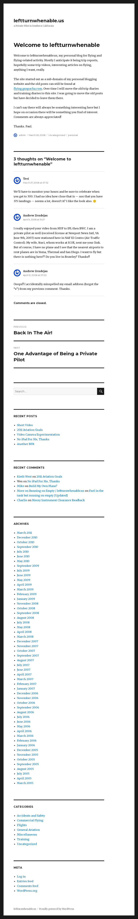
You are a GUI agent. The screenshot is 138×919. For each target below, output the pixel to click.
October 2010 (25, 542)
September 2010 (27, 547)
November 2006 (27, 698)
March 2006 (25, 735)
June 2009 (23, 575)
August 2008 (25, 617)
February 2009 (27, 594)
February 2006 (27, 740)
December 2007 (27, 641)
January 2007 (26, 688)
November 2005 (27, 754)
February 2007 (26, 684)
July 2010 (23, 551)
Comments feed (27, 886)
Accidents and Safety (31, 815)
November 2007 (27, 646)
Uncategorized (56, 135)
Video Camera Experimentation (38, 434)
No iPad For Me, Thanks (33, 439)
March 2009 (25, 589)
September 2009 (28, 565)
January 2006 (26, 745)
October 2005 (26, 759)
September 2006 (28, 707)
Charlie (22, 500)
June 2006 (23, 721)
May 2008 (23, 627)
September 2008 (28, 613)
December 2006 (27, 693)
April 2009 (24, 584)
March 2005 (25, 783)
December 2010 (27, 537)
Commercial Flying (30, 820)
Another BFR (25, 444)
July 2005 (23, 773)
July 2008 (23, 622)
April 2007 (24, 674)
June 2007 (23, 669)
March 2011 (24, 532)
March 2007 (25, 679)
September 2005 (28, 764)
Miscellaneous (27, 834)
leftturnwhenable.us (39, 20)
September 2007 (28, 655)
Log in (21, 876)
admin (22, 135)
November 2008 (27, 603)
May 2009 (23, 580)
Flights (22, 825)
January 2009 (26, 599)
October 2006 (26, 702)
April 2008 (24, 632)
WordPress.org (27, 890)
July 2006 (23, 717)
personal (73, 135)
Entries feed (25, 881)
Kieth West (24, 476)
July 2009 (23, 570)
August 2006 (25, 712)
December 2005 (27, 750)
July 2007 (23, 665)
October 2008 (26, 608)
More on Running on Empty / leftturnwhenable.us (50, 490)
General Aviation (28, 829)
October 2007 (26, 650)
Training (23, 839)
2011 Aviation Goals (30, 429)
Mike (20, 486)
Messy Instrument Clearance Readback (58, 500)
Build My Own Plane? (43, 486)
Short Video (25, 425)
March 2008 (25, 636)
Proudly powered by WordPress (56, 909)
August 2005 (25, 769)
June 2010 (23, 556)
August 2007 (25, 660)
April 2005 (24, 778)
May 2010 (23, 561)
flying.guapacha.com (28, 88)
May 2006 (23, 726)
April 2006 (24, 731)
